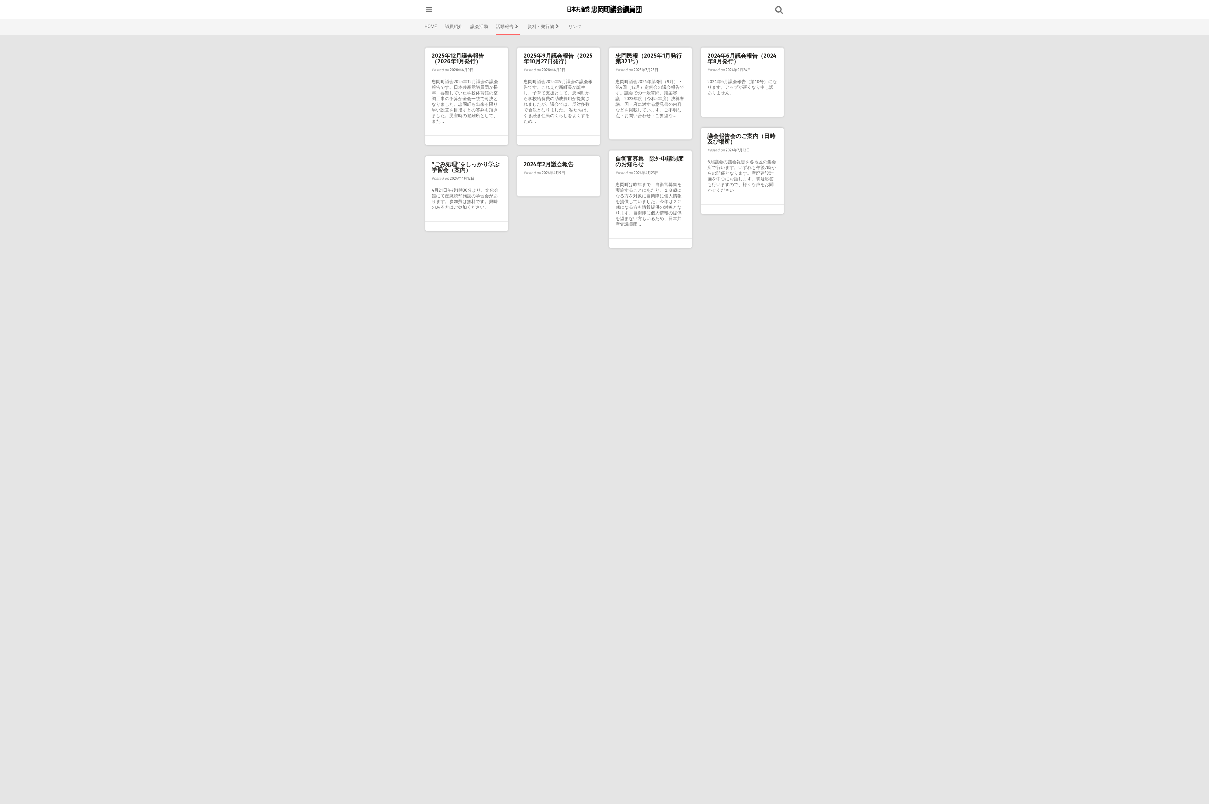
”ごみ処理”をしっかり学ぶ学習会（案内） (466, 167)
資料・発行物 (541, 26)
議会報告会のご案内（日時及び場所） (741, 139)
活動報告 (505, 26)
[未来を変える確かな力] (604, 9)
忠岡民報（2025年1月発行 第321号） (652, 58)
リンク (575, 26)
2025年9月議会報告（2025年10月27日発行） (558, 58)
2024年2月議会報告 (549, 164)
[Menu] (429, 10)
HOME (431, 26)
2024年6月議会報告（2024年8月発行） (741, 58)
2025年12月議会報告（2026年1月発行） (458, 58)
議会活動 (479, 26)
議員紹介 (454, 26)
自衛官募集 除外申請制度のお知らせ (650, 161)
